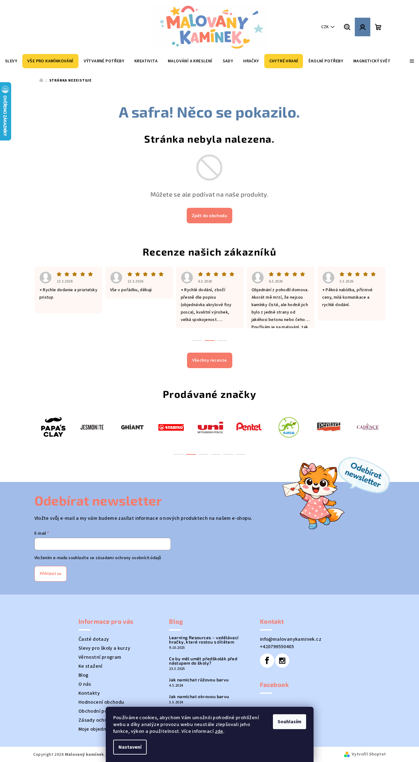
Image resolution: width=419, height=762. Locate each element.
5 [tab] (228, 454)
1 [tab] (179, 454)
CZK (325, 27)
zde (219, 731)
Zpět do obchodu (209, 215)
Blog (83, 675)
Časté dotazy (93, 639)
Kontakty (89, 693)
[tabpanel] (53, 427)
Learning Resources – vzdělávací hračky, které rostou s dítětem (203, 639)
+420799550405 (277, 646)
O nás (84, 684)
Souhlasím (289, 721)
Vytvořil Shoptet (369, 754)
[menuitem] (11, 61)
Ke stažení (90, 666)
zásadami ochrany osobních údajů (128, 558)
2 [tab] (191, 454)
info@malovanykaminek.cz (290, 639)
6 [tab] (241, 454)
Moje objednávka (97, 729)
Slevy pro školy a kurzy (104, 648)
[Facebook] (267, 660)
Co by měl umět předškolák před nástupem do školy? (203, 661)
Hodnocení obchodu (101, 702)
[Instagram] (282, 660)
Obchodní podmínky (101, 711)
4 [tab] (216, 454)
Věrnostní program (100, 657)
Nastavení (129, 747)
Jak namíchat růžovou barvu (199, 680)
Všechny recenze (209, 360)
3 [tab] (203, 454)
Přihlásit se (50, 574)
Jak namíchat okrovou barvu (199, 696)
